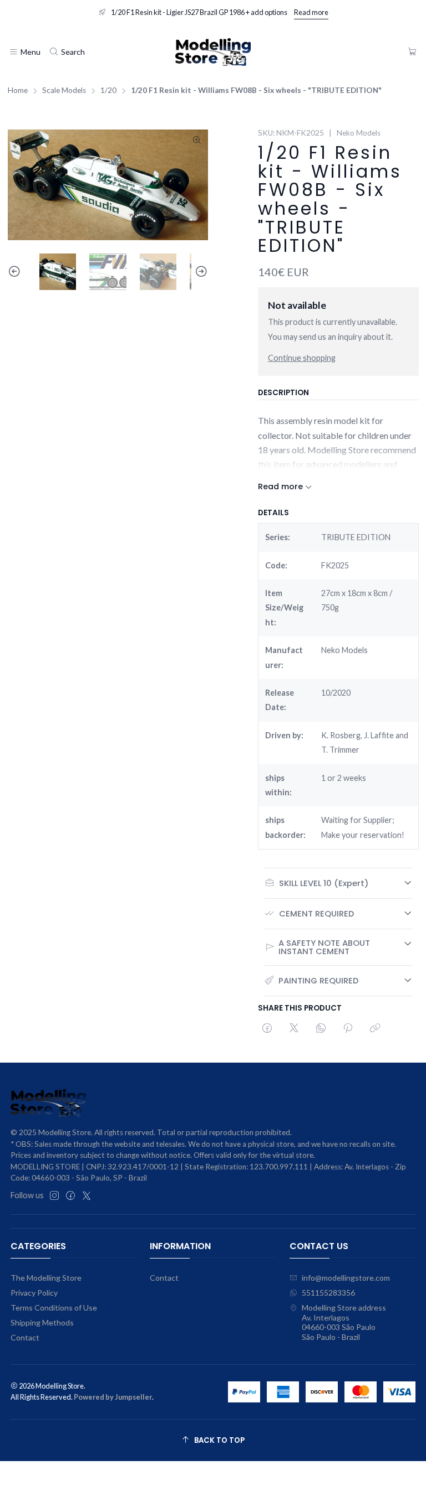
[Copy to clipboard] (375, 1029)
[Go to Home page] (213, 52)
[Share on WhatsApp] (321, 1029)
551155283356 (328, 1292)
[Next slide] (199, 272)
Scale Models (64, 91)
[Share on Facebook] (267, 1029)
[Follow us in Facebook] (70, 1195)
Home (18, 91)
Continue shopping (302, 358)
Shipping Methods (42, 1322)
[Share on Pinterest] (347, 1029)
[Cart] (412, 52)
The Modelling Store (46, 1277)
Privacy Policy (34, 1292)
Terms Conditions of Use (54, 1307)
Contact (25, 1337)
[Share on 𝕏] (294, 1029)
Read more (311, 12)
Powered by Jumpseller (113, 1396)
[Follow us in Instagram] (54, 1195)
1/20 (108, 91)
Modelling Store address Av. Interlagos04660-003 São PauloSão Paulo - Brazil (344, 1322)
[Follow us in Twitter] (86, 1195)
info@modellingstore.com (346, 1277)
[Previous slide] (16, 272)
